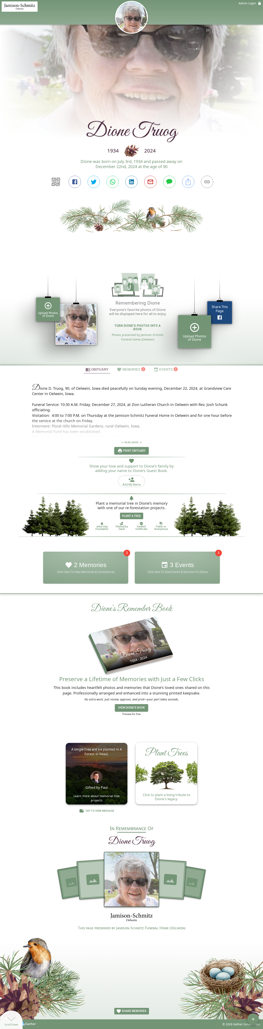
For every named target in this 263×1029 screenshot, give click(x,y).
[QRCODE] (56, 182)
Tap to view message (99, 810)
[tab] (97, 369)
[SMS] (169, 182)
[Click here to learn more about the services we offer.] (131, 917)
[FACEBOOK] (75, 182)
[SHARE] (188, 182)
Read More (131, 442)
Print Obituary (133, 450)
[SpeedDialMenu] (253, 1019)
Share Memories (133, 1011)
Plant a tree (131, 516)
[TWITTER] (94, 182)
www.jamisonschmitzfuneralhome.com (99, 436)
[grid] (131, 313)
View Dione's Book (131, 707)
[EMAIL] (150, 182)
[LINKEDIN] (131, 182)
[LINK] (207, 182)
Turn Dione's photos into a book (138, 327)
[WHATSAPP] (112, 182)
